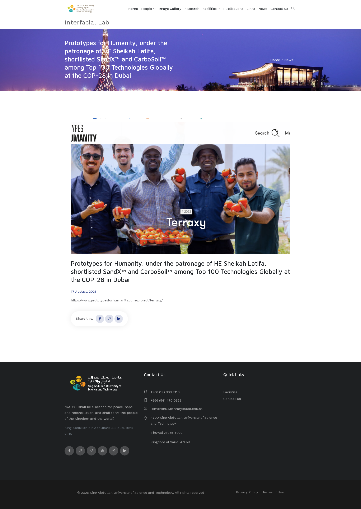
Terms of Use (273, 492)
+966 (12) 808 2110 (165, 392)
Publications (233, 9)
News (262, 9)
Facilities (210, 9)
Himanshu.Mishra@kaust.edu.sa (177, 409)
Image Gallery (170, 9)
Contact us (279, 9)
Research (191, 9)
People (147, 9)
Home (133, 9)
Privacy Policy (247, 492)
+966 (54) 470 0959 (166, 400)
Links (251, 9)
